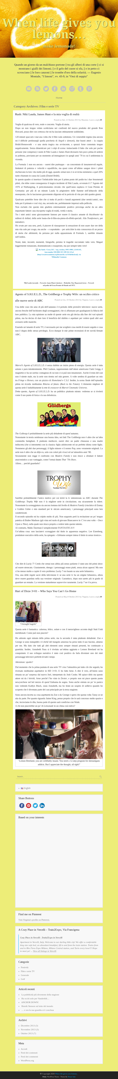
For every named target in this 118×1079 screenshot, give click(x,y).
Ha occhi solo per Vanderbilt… (35, 998)
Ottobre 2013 (27, 1033)
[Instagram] (72, 89)
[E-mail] (29, 89)
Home (59, 97)
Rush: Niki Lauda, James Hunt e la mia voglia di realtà (47, 114)
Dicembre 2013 (28, 1025)
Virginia (85, 300)
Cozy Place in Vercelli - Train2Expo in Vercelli (41, 937)
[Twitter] (46, 89)
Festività (24, 967)
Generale (25, 975)
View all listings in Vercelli (44, 951)
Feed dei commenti (29, 1056)
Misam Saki (72, 1077)
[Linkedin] (63, 89)
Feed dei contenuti (29, 1053)
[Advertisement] (42, 841)
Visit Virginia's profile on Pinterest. (34, 920)
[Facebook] (55, 89)
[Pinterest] (89, 89)
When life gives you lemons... (66, 1074)
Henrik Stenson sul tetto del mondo (37, 1006)
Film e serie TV (28, 971)
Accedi (24, 1049)
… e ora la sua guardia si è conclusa (37, 1010)
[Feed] (37, 89)
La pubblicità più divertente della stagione (40, 994)
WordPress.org (27, 1060)
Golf (23, 979)
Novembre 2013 (28, 1029)
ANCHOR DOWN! (30, 1002)
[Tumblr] (80, 89)
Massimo (84, 120)
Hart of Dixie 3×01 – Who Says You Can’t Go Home (45, 591)
